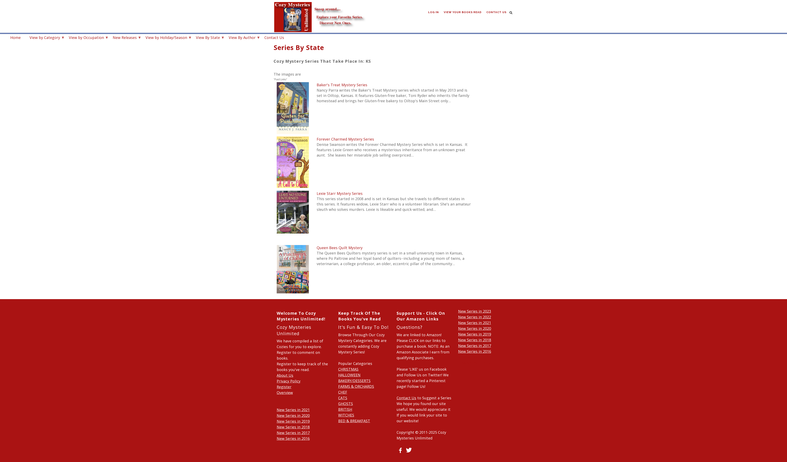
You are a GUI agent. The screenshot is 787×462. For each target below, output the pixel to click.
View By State (206, 38)
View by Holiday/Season (164, 38)
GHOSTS (345, 403)
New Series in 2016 (293, 438)
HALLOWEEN (349, 374)
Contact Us (496, 12)
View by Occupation (84, 38)
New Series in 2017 (293, 432)
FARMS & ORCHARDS (356, 386)
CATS (342, 397)
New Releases (123, 38)
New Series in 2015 (293, 444)
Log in (433, 12)
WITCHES (346, 415)
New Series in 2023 (474, 311)
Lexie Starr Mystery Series (340, 193)
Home (15, 37)
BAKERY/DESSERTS (354, 380)
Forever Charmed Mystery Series (345, 139)
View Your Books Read (462, 12)
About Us (285, 375)
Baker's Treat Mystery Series (342, 84)
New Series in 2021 (293, 409)
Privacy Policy (288, 381)
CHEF (342, 392)
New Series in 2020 (293, 415)
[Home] (320, 8)
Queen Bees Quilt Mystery (340, 247)
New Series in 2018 (293, 427)
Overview (285, 392)
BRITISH (345, 409)
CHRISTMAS (348, 369)
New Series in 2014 (293, 449)
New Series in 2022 (474, 316)
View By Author (240, 38)
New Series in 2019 (293, 421)
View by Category (42, 38)
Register (284, 386)
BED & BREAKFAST (354, 420)
